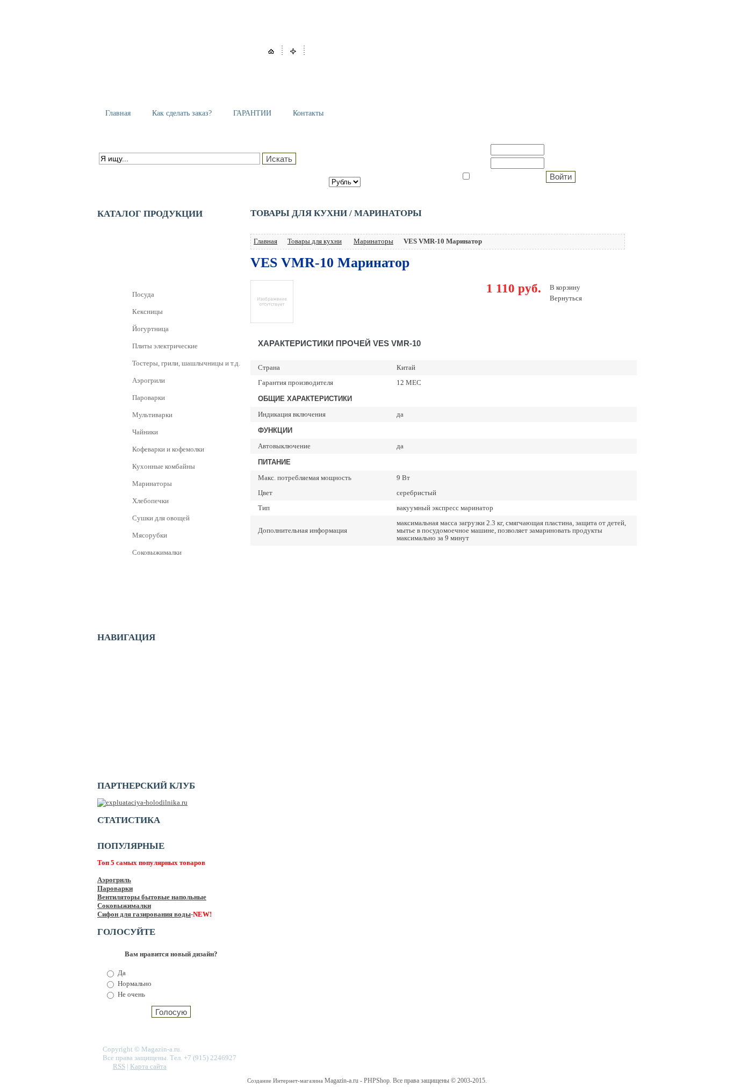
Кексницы (147, 311)
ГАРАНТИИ (252, 113)
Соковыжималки (157, 552)
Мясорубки (149, 535)
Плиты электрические (165, 346)
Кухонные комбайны (163, 466)
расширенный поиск (130, 171)
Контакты (308, 113)
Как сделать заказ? (182, 113)
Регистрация (570, 149)
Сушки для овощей (161, 518)
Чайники (145, 432)
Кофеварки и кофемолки (168, 449)
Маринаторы (152, 484)
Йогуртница (150, 329)
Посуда (143, 294)
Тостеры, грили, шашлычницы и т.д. (186, 363)
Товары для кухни (314, 241)
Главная (118, 113)
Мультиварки (152, 415)
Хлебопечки (150, 501)
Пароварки (148, 398)
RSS (119, 1066)
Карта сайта (148, 1066)
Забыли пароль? (577, 163)
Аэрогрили (148, 380)
